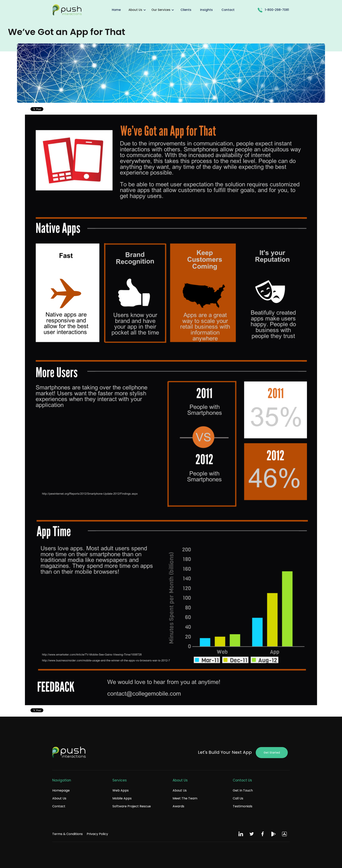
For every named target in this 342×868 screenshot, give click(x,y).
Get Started (272, 753)
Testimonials (242, 806)
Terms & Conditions (67, 834)
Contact (58, 806)
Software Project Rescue (131, 806)
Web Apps (120, 790)
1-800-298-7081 (277, 10)
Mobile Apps (122, 798)
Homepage (61, 790)
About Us (59, 798)
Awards (178, 806)
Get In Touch (243, 790)
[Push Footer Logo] (69, 753)
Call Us (238, 798)
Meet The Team (185, 798)
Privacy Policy (97, 834)
